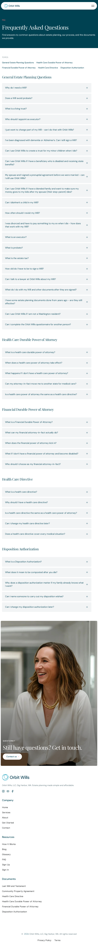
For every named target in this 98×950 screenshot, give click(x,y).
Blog (4, 849)
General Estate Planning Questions (18, 62)
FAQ (4, 859)
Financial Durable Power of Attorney (18, 67)
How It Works (9, 844)
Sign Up (6, 864)
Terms (57, 940)
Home (5, 807)
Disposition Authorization (72, 67)
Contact (6, 828)
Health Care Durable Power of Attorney (54, 62)
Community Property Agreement (18, 891)
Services (6, 812)
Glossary (6, 854)
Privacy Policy (44, 940)
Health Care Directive (48, 67)
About (5, 817)
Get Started (8, 822)
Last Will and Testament (14, 886)
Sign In (5, 869)
